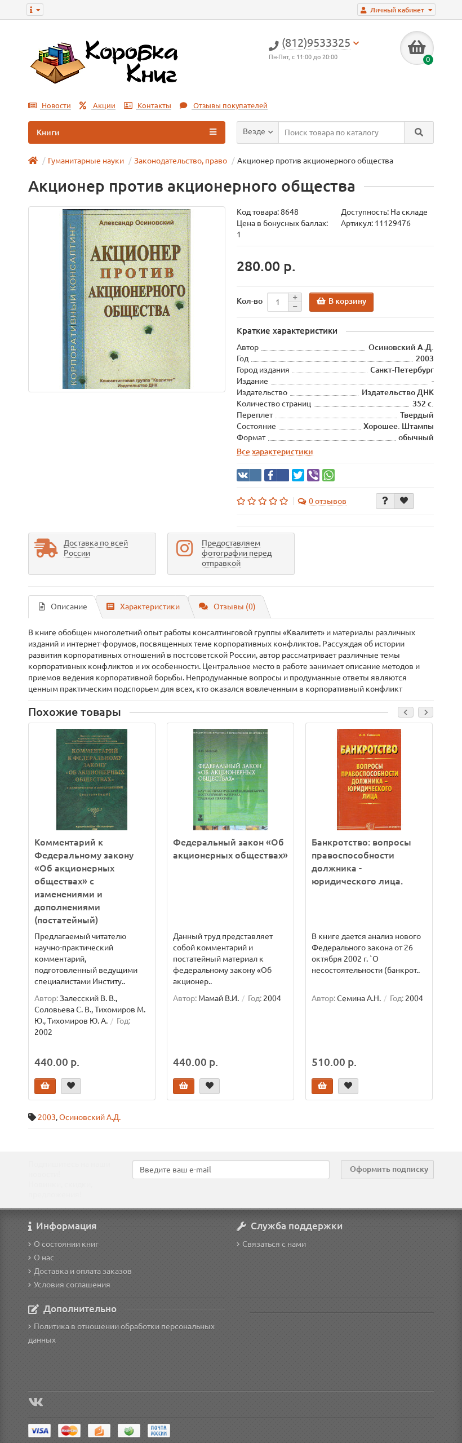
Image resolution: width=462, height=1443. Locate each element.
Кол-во (250, 301)
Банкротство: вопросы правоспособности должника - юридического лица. (361, 861)
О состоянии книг (66, 1244)
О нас (44, 1257)
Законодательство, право (180, 160)
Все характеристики (275, 451)
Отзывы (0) (235, 606)
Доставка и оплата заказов (83, 1271)
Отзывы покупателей (230, 105)
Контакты (153, 105)
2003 (47, 1117)
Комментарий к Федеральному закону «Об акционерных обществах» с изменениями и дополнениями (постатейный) (84, 881)
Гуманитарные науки (86, 160)
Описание (69, 606)
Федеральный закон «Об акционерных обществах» (230, 848)
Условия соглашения (72, 1284)
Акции (103, 105)
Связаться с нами (274, 1244)
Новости (55, 105)
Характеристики (150, 606)
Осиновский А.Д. (90, 1117)
